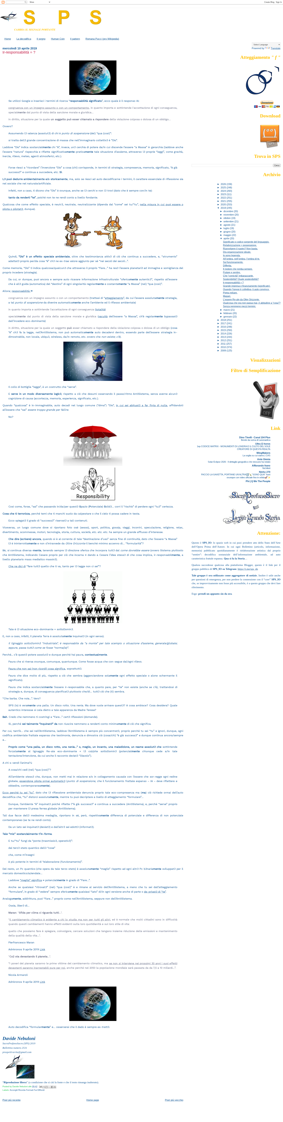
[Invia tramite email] (43, 1087)
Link (42, 949)
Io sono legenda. (231, 255)
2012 (224, 340)
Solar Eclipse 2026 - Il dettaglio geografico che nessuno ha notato (239, 462)
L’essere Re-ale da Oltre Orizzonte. (241, 299)
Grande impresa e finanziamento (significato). (246, 286)
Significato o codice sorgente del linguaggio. (246, 241)
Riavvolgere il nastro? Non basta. (240, 248)
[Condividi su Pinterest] (54, 1087)
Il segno (41, 38)
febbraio (228, 313)
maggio (227, 235)
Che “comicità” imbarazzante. (238, 275)
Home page (92, 1100)
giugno (227, 231)
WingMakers (263, 453)
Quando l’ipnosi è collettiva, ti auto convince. (246, 289)
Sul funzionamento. (233, 262)
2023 (224, 194)
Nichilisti (266, 468)
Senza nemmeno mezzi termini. (239, 306)
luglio (226, 228)
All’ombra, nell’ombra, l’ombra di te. (241, 258)
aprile (226, 238)
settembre (228, 221)
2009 (224, 350)
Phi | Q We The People (258, 481)
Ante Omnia (263, 459)
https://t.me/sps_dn (248, 568)
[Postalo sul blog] (46, 1087)
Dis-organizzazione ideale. (237, 252)
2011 (223, 343)
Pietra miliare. (230, 292)
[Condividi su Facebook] (52, 1087)
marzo (227, 309)
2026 (224, 184)
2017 (224, 323)
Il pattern (75, 38)
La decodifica (24, 38)
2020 (224, 204)
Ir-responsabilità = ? (233, 282)
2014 (224, 333)
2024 (224, 191)
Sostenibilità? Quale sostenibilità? (241, 279)
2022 (224, 197)
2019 (224, 208)
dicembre (228, 211)
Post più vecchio (174, 1100)
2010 (224, 347)
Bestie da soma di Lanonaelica (255, 440)
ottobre (227, 218)
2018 (224, 320)
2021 (224, 201)
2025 (224, 187)
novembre (229, 214)
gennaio (228, 316)
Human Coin (58, 38)
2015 (224, 330)
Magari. (227, 296)
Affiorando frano (261, 465)
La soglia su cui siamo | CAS (256, 455)
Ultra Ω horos (262, 443)
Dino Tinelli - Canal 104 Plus (254, 437)
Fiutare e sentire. (232, 272)
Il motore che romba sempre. (238, 269)
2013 (224, 337)
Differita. (227, 265)
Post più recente (11, 1100)
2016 (224, 326)
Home (7, 38)
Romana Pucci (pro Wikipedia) (102, 38)
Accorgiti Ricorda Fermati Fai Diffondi (27, 1090)
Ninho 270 (264, 472)
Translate (275, 48)
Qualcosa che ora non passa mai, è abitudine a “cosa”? (251, 303)
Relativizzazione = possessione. (240, 245)
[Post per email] (40, 1086)
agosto (227, 224)
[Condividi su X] (49, 1087)
